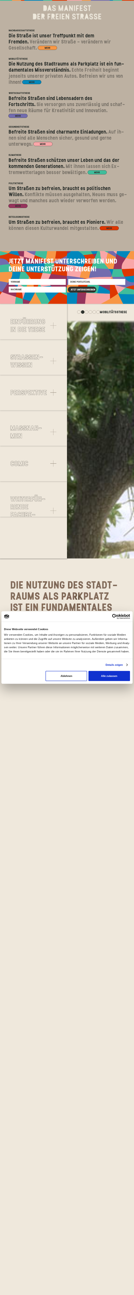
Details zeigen (114, 664)
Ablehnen (66, 675)
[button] (33, 325)
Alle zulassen (109, 675)
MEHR (47, 47)
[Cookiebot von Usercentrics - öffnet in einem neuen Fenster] (114, 616)
